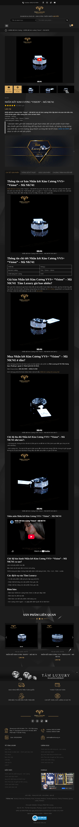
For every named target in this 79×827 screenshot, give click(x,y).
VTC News (8, 754)
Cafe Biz (7, 760)
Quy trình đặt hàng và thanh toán (51, 754)
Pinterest (27, 798)
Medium (43, 798)
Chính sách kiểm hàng (47, 760)
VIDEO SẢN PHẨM (44, 172)
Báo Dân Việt (9, 757)
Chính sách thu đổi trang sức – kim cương (53, 749)
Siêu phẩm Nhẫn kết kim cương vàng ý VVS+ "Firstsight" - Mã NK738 (57, 656)
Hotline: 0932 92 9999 (53, 729)
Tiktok (60, 798)
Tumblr (49, 798)
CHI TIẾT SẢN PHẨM (12, 172)
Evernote (21, 798)
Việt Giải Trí (8, 762)
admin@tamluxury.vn (53, 737)
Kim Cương (50, 289)
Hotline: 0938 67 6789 (53, 731)
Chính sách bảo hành (47, 752)
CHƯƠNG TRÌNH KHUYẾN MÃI (62, 172)
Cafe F (7, 765)
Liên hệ (52, 795)
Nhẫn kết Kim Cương (13, 189)
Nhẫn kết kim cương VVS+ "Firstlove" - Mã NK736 (21, 656)
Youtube (37, 798)
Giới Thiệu (8, 749)
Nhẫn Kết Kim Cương (15, 30)
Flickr (32, 798)
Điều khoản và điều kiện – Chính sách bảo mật (19, 752)
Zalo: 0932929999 (16, 737)
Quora (71, 798)
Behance (54, 798)
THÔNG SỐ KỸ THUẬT (28, 172)
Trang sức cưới (36, 795)
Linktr (36, 800)
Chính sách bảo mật (47, 762)
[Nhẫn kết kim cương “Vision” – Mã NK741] (30, 89)
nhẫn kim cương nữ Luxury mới (49, 372)
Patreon (41, 800)
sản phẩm (40, 291)
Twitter (16, 798)
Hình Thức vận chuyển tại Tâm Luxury (52, 757)
